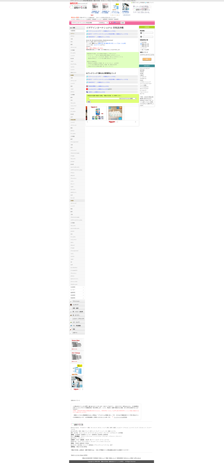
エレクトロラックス (75, 167)
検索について (112, 458)
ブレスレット (142, 427)
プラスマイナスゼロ (75, 153)
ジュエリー (119, 427)
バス (106, 431)
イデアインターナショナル (76, 169)
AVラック (92, 431)
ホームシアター (99, 433)
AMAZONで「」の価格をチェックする (99, 37)
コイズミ (72, 66)
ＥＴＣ (102, 439)
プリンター (105, 436)
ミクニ (72, 181)
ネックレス (94, 427)
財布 (111, 427)
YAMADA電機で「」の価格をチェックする (98, 86)
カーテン (113, 431)
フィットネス (100, 441)
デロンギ (72, 175)
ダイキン (72, 36)
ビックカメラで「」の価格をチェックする (98, 89)
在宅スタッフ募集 (128, 458)
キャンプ (85, 445)
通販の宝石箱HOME (87, 458)
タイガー (72, 108)
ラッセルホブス (74, 270)
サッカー (93, 441)
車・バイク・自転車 (78, 311)
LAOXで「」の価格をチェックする (96, 92)
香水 (108, 427)
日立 (72, 41)
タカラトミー (73, 192)
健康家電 (105, 19)
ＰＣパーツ (119, 436)
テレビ (81, 433)
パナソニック (73, 47)
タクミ (72, 242)
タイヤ (97, 439)
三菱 (72, 38)
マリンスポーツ (86, 441)
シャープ (72, 55)
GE (71, 262)
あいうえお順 (122, 43)
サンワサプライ (74, 267)
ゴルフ (79, 441)
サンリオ (72, 197)
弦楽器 (77, 443)
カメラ (85, 433)
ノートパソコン (97, 436)
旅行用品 (80, 445)
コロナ (72, 61)
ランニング (107, 441)
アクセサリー (83, 427)
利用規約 (96, 458)
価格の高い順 (109, 43)
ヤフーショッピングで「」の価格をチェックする (101, 31)
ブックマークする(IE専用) (120, 417)
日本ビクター (73, 72)
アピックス (73, 103)
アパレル (125, 427)
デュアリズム (73, 64)
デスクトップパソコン (86, 436)
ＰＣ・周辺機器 (77, 325)
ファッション (76, 301)
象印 (72, 97)
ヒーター (99, 19)
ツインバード (73, 105)
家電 (74, 27)
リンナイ (72, 69)
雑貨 (114, 427)
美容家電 (110, 19)
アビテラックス (74, 284)
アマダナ (72, 155)
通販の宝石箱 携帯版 (81, 446)
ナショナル (73, 52)
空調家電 (94, 19)
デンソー (72, 183)
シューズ (131, 427)
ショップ (115, 43)
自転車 (87, 439)
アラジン (72, 172)
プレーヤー (106, 433)
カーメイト (73, 189)
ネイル (99, 427)
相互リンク (102, 458)
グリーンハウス (74, 281)
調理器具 (91, 445)
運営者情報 (120, 458)
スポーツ (75, 332)
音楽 (74, 329)
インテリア (75, 304)
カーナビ (107, 439)
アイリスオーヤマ (74, 141)
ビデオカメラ (114, 433)
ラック (87, 431)
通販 (107, 458)
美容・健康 (75, 308)
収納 (83, 431)
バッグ (104, 427)
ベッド (102, 431)
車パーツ (92, 439)
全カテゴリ (97, 45)
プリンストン (73, 178)
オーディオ (91, 433)
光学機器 (120, 433)
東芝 (72, 44)
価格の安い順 (101, 43)
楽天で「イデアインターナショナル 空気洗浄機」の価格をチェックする (108, 34)
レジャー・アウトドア (78, 318)
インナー (149, 427)
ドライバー (112, 436)
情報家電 (116, 19)
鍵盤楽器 (82, 443)
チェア (97, 431)
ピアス (73, 429)
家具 (80, 431)
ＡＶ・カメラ (76, 322)
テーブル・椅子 (109, 445)
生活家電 (88, 19)
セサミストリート (74, 278)
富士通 (72, 58)
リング (136, 427)
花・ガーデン (76, 315)
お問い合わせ (137, 458)
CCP (72, 117)
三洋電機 (72, 50)
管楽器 (87, 443)
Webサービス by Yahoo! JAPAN (79, 455)
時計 (89, 427)
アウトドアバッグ (99, 445)
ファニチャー (81, 438)
